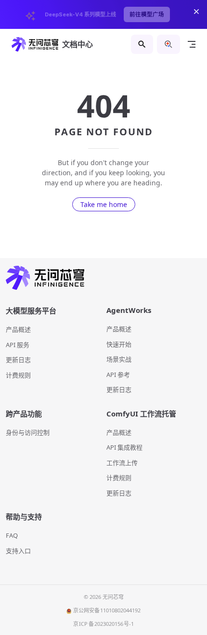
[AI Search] (168, 44)
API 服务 (17, 344)
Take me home (103, 204)
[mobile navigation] (191, 44)
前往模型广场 (146, 14)
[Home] (103, 278)
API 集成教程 (124, 447)
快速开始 (118, 344)
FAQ (12, 535)
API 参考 (118, 374)
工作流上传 (122, 462)
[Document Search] (142, 44)
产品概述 (18, 329)
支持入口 (18, 550)
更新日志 (18, 359)
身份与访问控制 (28, 432)
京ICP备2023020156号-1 (103, 623)
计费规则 (18, 375)
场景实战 (118, 359)
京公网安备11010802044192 (107, 610)
